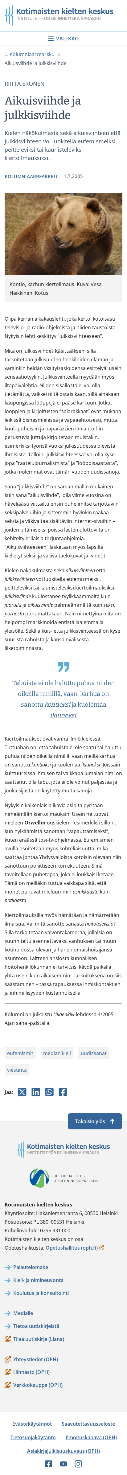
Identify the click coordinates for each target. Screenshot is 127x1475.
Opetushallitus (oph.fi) (72, 1248)
